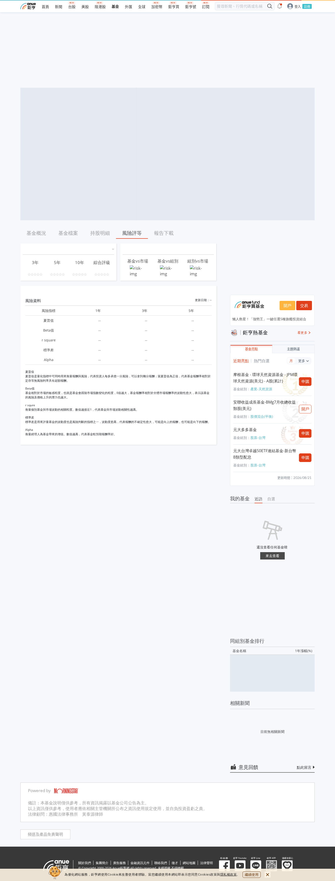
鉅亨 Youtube (240, 865)
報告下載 (164, 233)
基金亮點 (251, 349)
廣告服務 (119, 863)
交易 (304, 305)
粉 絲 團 (224, 865)
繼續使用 (251, 874)
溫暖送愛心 (287, 865)
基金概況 (36, 233)
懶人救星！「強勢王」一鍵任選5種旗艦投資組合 (269, 319)
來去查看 (272, 555)
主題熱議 (293, 349)
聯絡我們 (160, 863)
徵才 (175, 863)
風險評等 (132, 233)
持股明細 (100, 233)
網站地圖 (189, 863)
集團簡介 (102, 863)
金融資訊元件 (140, 863)
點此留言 (304, 767)
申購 (305, 381)
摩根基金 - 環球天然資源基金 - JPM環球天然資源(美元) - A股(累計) (265, 378)
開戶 (287, 305)
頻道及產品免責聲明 (45, 834)
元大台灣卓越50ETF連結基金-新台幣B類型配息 (264, 454)
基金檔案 (68, 233)
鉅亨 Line (255, 865)
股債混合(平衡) (261, 416)
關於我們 (84, 863)
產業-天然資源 (261, 389)
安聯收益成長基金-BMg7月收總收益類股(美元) (264, 405)
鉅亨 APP (271, 865)
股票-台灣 (257, 437)
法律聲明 (206, 863)
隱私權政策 (228, 874)
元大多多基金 (245, 429)
